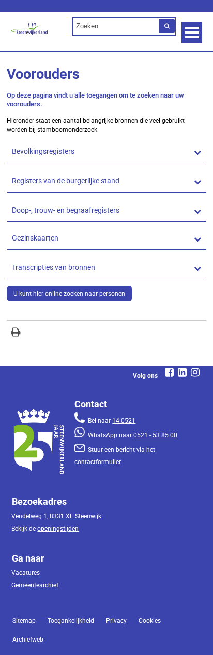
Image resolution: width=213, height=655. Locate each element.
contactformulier (97, 462)
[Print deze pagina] (15, 333)
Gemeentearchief (34, 585)
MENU (191, 32)
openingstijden (58, 528)
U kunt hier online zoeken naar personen (69, 293)
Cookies (150, 621)
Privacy (116, 621)
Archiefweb (27, 639)
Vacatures (25, 573)
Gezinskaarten (35, 238)
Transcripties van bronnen (53, 267)
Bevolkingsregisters (43, 151)
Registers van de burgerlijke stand (65, 181)
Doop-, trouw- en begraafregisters (65, 210)
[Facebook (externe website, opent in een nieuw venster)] (169, 372)
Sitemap (24, 621)
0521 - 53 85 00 (155, 435)
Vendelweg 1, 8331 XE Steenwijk (56, 516)
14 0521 (123, 420)
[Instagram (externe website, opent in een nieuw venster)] (195, 372)
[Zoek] (167, 26)
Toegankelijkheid (71, 621)
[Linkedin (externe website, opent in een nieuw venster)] (182, 372)
